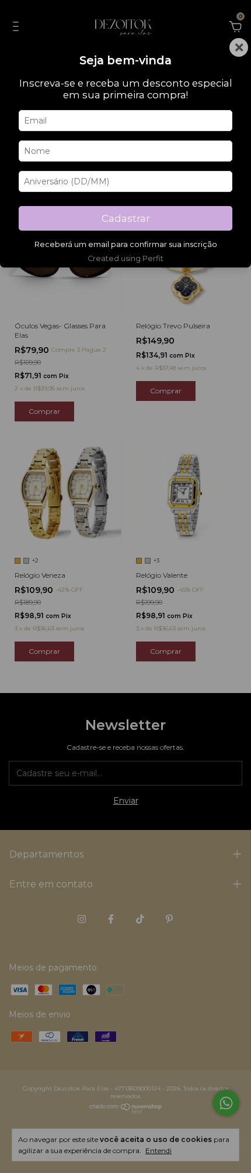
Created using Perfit (125, 258)
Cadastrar (126, 218)
